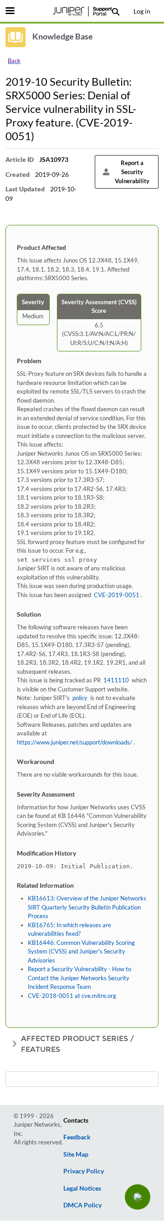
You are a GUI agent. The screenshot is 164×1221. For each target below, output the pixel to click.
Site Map (75, 1154)
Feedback (77, 1137)
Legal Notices (82, 1188)
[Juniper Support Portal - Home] (82, 11)
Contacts (75, 1120)
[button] (137, 1197)
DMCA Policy (82, 1205)
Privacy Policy (83, 1171)
